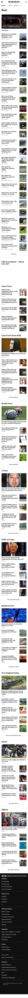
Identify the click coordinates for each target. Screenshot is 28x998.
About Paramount (6, 964)
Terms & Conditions (7, 922)
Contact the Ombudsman (8, 977)
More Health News (13, 464)
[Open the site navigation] (4, 2)
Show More (13, 254)
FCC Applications (6, 937)
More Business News (13, 666)
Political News (5, 881)
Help (3, 972)
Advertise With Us (6, 919)
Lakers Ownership (6, 889)
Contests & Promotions (8, 916)
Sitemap (4, 924)
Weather (16, 5)
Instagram (4, 901)
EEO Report (5, 939)
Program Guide (6, 914)
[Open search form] (26, 2)
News (10, 5)
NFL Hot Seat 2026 (7, 886)
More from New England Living (13, 735)
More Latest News (13, 397)
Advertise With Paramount (9, 967)
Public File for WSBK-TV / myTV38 (11, 932)
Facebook (4, 899)
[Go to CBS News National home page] (14, 2)
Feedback (4, 975)
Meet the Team (6, 911)
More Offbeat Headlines (13, 869)
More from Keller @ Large (13, 599)
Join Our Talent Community (9, 970)
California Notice (6, 949)
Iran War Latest (5, 884)
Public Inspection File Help (9, 934)
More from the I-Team (13, 533)
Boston (3, 5)
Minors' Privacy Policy (7, 957)
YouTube (4, 896)
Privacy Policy (5, 947)
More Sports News (13, 803)
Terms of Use (5, 954)
